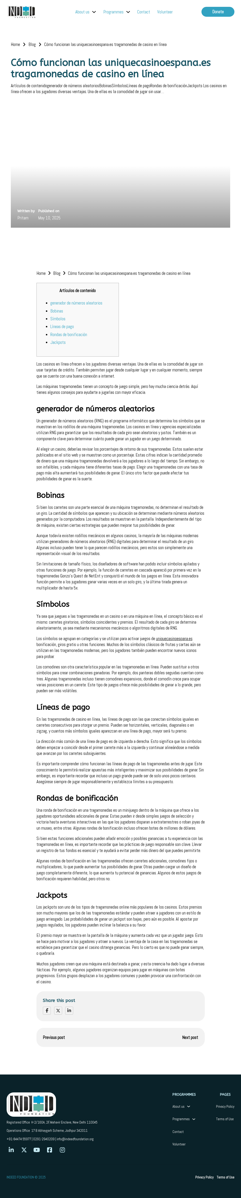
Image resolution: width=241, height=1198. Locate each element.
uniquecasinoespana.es (174, 639)
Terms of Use (225, 1119)
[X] (58, 1011)
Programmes (113, 11)
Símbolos (57, 319)
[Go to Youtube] (37, 1150)
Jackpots (58, 342)
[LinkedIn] (69, 1011)
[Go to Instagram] (62, 1150)
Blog (32, 44)
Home (15, 44)
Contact (143, 11)
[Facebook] (47, 1011)
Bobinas (56, 311)
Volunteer (165, 11)
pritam (22, 218)
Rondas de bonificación (68, 335)
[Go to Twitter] (24, 1150)
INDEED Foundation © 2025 (26, 1177)
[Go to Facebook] (49, 1150)
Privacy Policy (225, 1106)
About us (82, 11)
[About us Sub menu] (94, 12)
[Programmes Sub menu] (128, 12)
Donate (218, 12)
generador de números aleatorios (76, 303)
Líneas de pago (62, 326)
